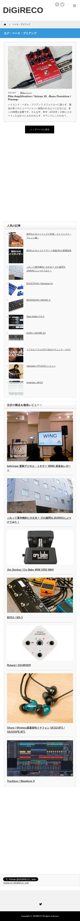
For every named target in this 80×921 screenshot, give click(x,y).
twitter (62, 4)
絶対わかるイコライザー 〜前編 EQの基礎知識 (48, 250)
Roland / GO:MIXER (19, 665)
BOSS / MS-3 (15, 617)
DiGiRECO (37, 916)
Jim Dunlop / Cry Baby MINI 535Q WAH (30, 569)
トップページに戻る (39, 129)
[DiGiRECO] (23, 10)
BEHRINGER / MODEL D (38, 300)
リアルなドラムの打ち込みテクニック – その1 (48, 349)
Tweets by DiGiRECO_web (16, 883)
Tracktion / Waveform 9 (21, 781)
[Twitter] (40, 903)
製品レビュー (26, 93)
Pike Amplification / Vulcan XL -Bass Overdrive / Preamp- (39, 98)
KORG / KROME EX (36, 333)
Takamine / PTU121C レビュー (41, 366)
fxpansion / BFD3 (34, 382)
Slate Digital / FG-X (35, 316)
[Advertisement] (40, 178)
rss (57, 4)
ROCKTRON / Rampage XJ (39, 283)
